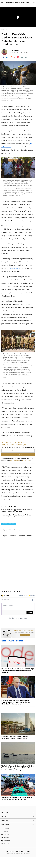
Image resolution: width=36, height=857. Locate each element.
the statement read (14, 268)
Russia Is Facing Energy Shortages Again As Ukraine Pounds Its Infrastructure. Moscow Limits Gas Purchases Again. (16, 702)
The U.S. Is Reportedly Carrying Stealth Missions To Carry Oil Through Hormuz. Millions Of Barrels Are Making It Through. (17, 768)
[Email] (22, 57)
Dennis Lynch (15, 50)
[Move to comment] (25, 57)
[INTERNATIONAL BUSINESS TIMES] (18, 3)
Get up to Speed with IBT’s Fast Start (23, 630)
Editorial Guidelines (26, 536)
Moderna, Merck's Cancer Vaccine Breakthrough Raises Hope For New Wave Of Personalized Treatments (17, 670)
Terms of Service (15, 460)
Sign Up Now (25, 635)
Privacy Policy (26, 460)
